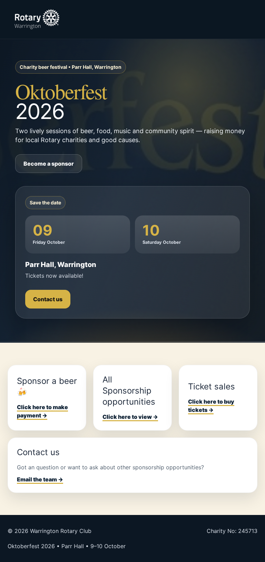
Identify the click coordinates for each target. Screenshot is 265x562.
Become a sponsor (48, 163)
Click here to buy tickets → (211, 406)
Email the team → (40, 479)
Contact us (47, 299)
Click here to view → (130, 416)
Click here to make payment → (42, 411)
